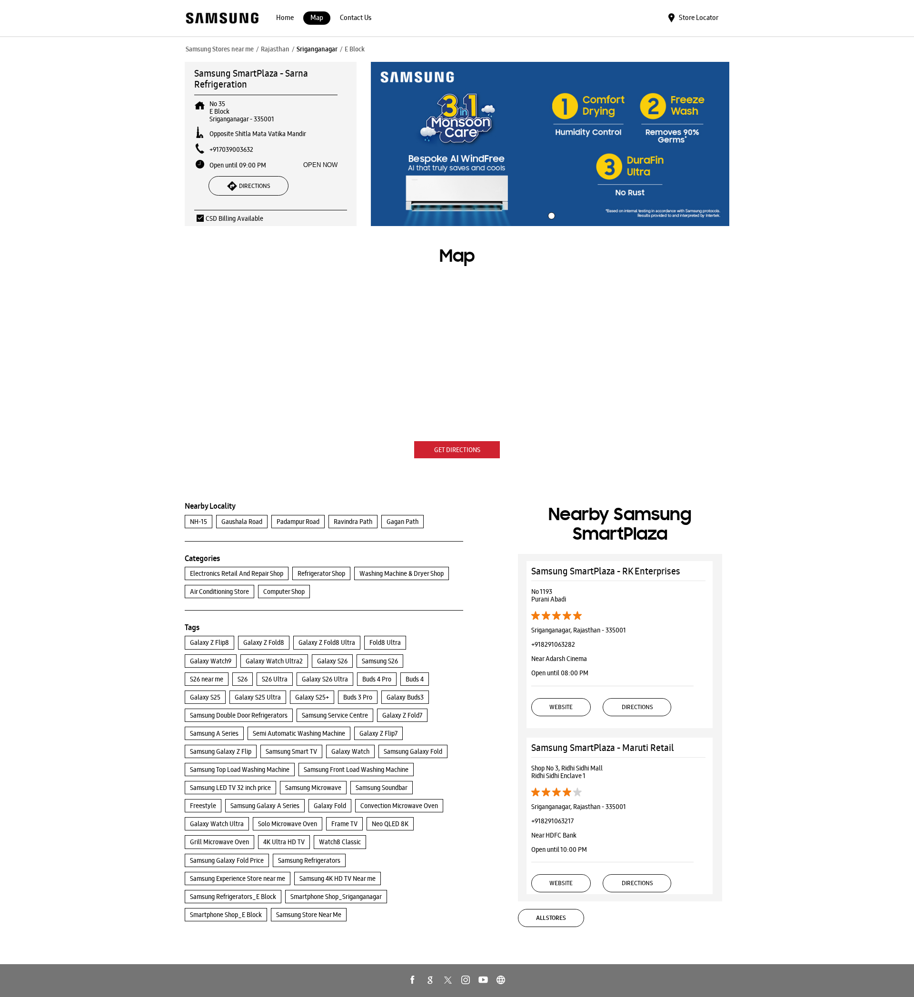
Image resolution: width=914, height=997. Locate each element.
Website (561, 707)
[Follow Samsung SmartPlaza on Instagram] (465, 980)
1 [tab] (550, 214)
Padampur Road (298, 521)
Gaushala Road (241, 521)
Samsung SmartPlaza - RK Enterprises (605, 571)
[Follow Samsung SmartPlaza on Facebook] (412, 980)
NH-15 (198, 521)
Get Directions (457, 449)
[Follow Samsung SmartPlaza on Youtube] (483, 980)
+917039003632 (231, 149)
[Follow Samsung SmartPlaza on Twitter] (448, 980)
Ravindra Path (353, 521)
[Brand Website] (500, 980)
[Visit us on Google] (430, 980)
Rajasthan (275, 49)
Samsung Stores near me (220, 49)
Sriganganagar (317, 49)
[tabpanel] (550, 144)
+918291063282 (553, 644)
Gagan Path (402, 521)
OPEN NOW (320, 164)
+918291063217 (552, 821)
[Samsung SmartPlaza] (221, 18)
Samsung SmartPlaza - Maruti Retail (602, 747)
